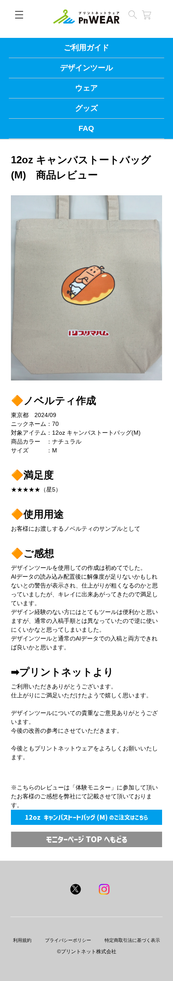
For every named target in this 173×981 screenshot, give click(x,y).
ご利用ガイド (86, 47)
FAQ (86, 128)
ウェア (86, 88)
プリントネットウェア (86, 18)
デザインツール (86, 68)
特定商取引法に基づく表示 (132, 940)
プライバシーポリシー (68, 940)
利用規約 (22, 940)
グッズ (86, 108)
